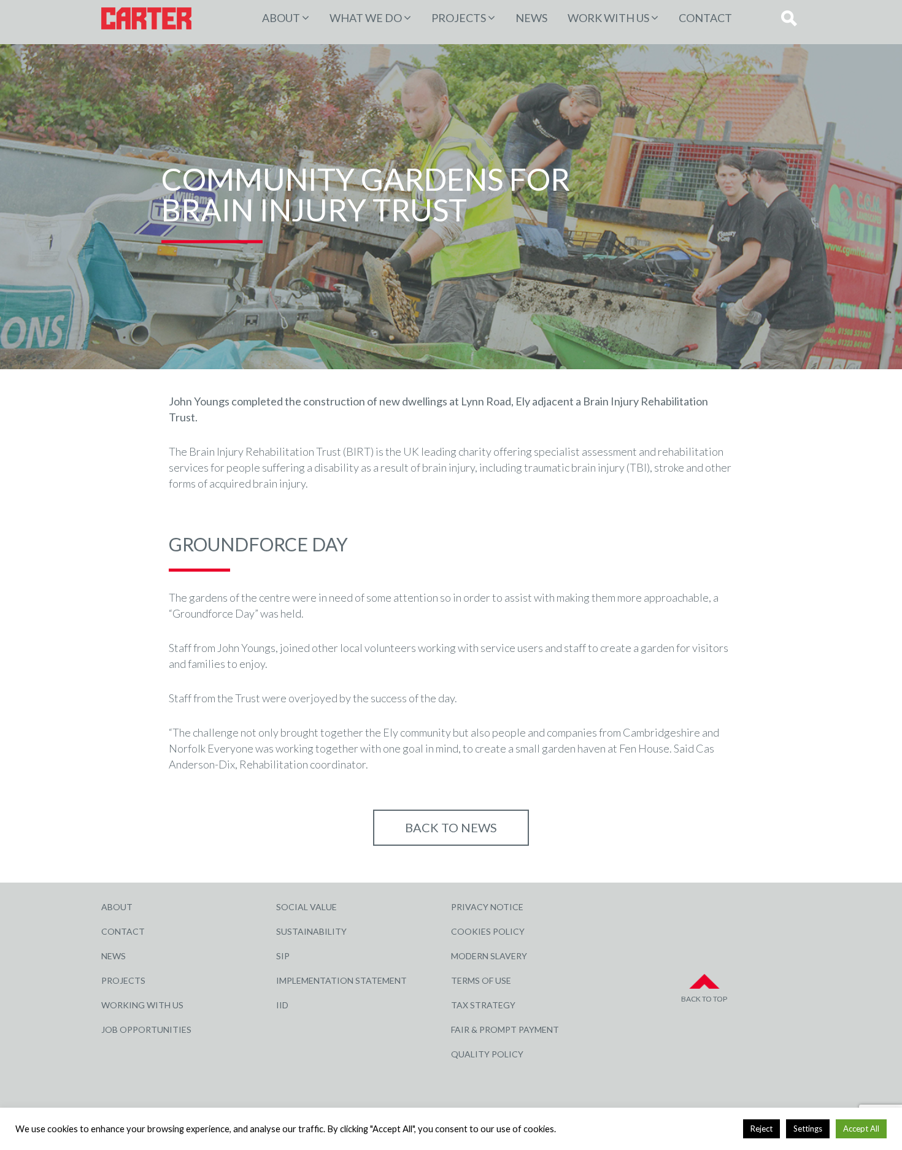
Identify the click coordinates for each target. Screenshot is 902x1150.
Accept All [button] (861, 1128)
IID (282, 1005)
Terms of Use (481, 980)
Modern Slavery (489, 956)
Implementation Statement (341, 980)
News (531, 18)
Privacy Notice (487, 907)
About (281, 18)
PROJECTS (458, 18)
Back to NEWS (451, 827)
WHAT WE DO (366, 18)
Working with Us (142, 1005)
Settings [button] (807, 1128)
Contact (705, 18)
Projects (123, 980)
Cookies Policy (488, 931)
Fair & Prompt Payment (505, 1029)
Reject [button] (761, 1128)
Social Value (306, 907)
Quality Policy (487, 1054)
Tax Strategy (483, 1005)
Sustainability (311, 931)
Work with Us (608, 18)
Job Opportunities (146, 1029)
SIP (283, 956)
